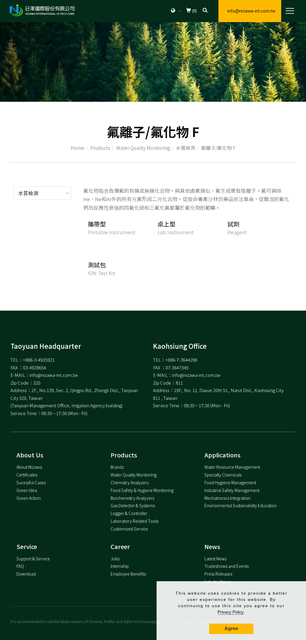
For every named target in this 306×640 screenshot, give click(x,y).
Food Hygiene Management (230, 482)
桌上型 (166, 224)
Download (26, 574)
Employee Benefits (128, 574)
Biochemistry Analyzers (132, 498)
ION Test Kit (101, 273)
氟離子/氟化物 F (218, 147)
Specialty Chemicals (222, 475)
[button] (205, 11)
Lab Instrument (175, 232)
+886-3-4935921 (39, 360)
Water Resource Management (232, 467)
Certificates (26, 475)
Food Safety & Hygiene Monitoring (142, 490)
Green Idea (26, 490)
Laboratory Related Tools (134, 521)
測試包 (97, 264)
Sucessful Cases (31, 482)
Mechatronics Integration (227, 498)
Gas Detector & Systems (133, 505)
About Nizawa (29, 467)
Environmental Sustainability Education (240, 505)
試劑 (233, 224)
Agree (231, 628)
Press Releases (218, 574)
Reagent (237, 232)
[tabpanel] (153, 62)
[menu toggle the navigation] (288, 11)
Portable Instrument (111, 232)
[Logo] (42, 10)
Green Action (28, 498)
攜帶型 (97, 224)
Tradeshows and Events (226, 566)
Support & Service (33, 559)
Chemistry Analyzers (130, 482)
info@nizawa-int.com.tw (251, 11)
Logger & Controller (129, 513)
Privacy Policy (231, 612)
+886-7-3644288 (181, 360)
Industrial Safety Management (231, 490)
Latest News (215, 559)
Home (77, 147)
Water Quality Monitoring (143, 147)
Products (100, 147)
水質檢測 (185, 147)
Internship (120, 566)
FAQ (20, 566)
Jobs (115, 559)
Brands (117, 467)
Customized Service (129, 529)
